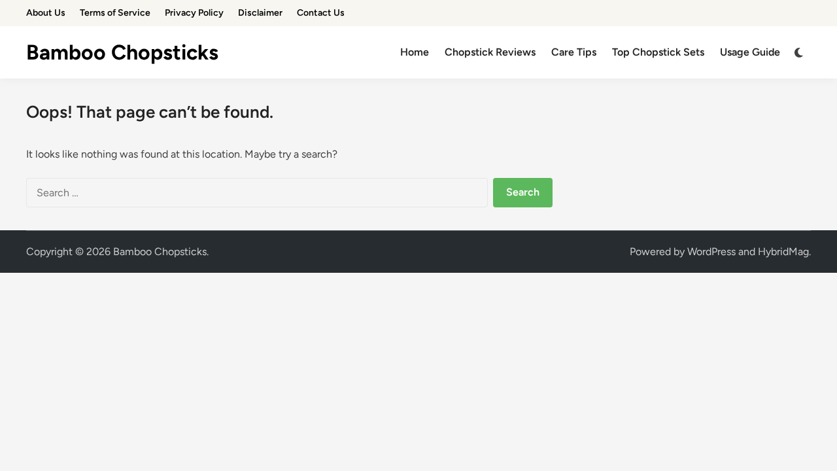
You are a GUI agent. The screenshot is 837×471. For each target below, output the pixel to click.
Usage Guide (750, 52)
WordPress (711, 251)
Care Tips (573, 52)
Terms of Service (115, 12)
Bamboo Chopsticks (122, 52)
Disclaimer (260, 12)
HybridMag (783, 251)
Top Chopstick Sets (658, 52)
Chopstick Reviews (490, 52)
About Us (45, 12)
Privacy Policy (194, 12)
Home (414, 52)
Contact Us (321, 12)
